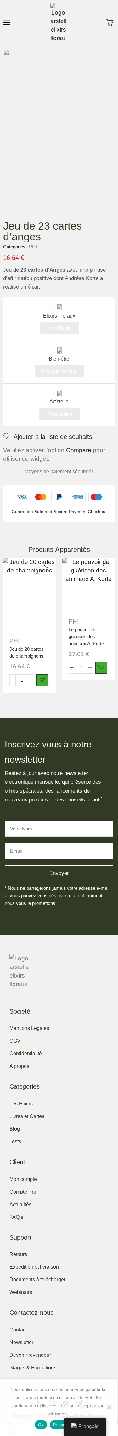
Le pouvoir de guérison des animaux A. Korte (86, 636)
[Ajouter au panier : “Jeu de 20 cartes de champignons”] (42, 680)
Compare (78, 450)
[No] (109, 1407)
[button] (6, 22)
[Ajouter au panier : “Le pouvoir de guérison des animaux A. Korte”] (101, 668)
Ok (41, 1424)
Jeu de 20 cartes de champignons (26, 653)
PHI (33, 246)
